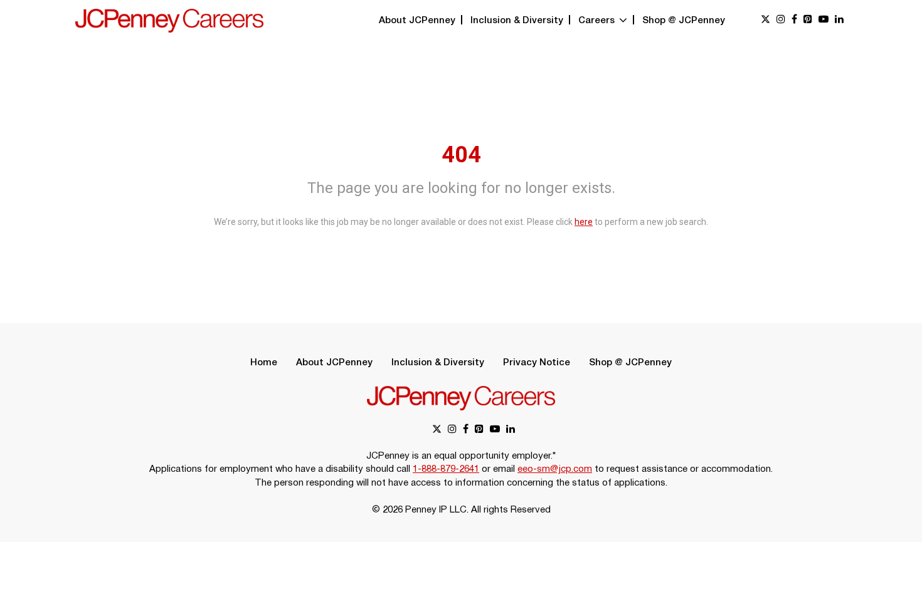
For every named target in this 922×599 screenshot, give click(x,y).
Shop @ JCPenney (683, 20)
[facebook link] (794, 20)
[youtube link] (823, 20)
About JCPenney (417, 20)
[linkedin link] (839, 20)
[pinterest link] (807, 20)
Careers (597, 20)
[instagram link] (780, 20)
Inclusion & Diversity (516, 20)
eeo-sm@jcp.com (554, 469)
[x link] (765, 20)
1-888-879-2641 (446, 469)
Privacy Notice (536, 362)
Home (263, 362)
